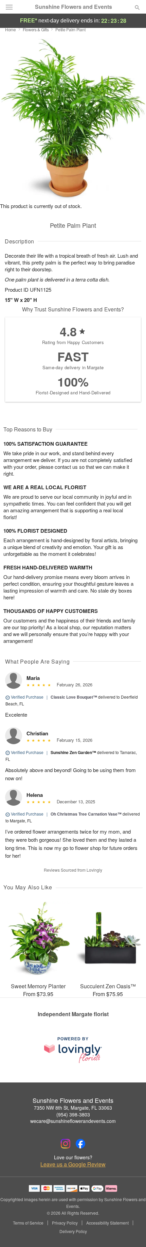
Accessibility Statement (107, 1223)
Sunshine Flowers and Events (73, 7)
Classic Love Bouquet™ (74, 697)
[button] (131, 1231)
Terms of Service (28, 1223)
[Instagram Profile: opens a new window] (65, 1143)
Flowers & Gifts (36, 29)
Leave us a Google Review (73, 1164)
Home (10, 29)
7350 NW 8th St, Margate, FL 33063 (73, 1107)
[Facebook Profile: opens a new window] (80, 1143)
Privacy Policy (65, 1223)
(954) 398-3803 (73, 1114)
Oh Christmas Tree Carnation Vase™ (86, 814)
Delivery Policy (73, 1231)
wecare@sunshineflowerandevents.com (73, 1120)
